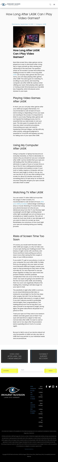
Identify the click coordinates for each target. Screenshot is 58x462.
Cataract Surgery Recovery (43, 356)
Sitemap (29, 456)
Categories (6, 370)
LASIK (44, 24)
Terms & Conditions (29, 449)
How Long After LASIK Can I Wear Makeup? (14, 356)
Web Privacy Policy (40, 454)
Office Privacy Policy (31, 454)
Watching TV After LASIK (28, 192)
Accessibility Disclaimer (50, 454)
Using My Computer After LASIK (25, 146)
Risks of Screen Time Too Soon (28, 237)
